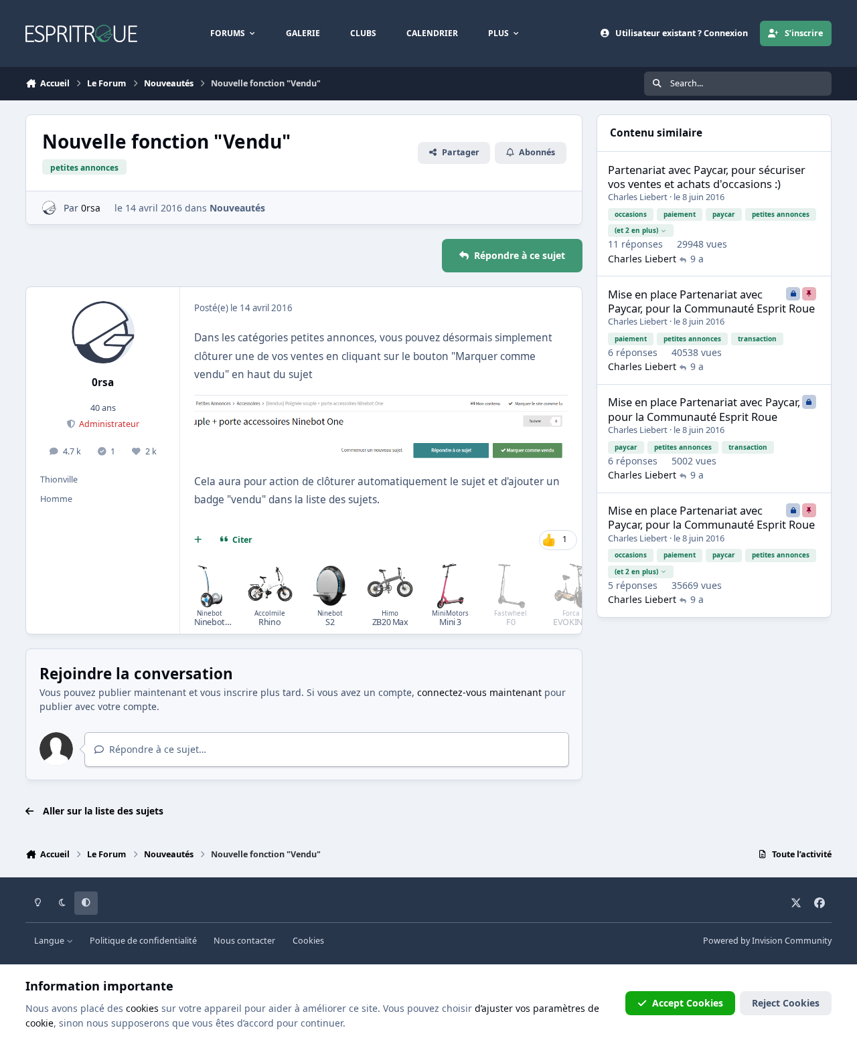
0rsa (90, 207)
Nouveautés (237, 207)
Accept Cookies (687, 1002)
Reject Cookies (786, 1002)
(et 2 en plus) (636, 230)
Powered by (767, 940)
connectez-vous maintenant (479, 692)
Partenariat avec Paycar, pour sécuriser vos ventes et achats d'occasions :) (706, 176)
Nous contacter (244, 940)
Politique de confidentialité (143, 940)
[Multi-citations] (198, 540)
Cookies (308, 940)
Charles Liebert (638, 197)
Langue (50, 940)
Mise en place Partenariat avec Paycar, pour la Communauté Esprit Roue (711, 301)
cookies (142, 1008)
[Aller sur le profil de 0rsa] (49, 208)
